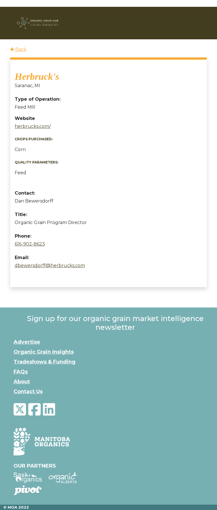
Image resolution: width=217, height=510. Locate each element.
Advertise (27, 342)
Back (20, 49)
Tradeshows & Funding (44, 362)
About (22, 381)
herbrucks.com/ (33, 126)
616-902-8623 (30, 244)
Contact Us (28, 391)
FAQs (21, 372)
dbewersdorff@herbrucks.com (50, 265)
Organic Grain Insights (44, 352)
